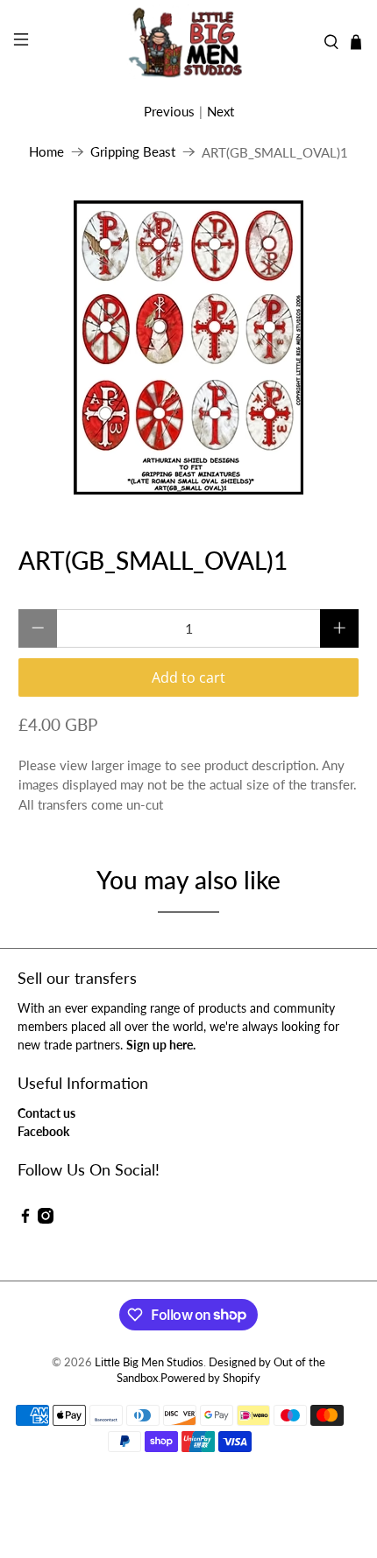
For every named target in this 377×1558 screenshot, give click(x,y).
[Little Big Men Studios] (189, 42)
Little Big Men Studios (149, 1362)
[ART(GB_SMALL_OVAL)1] (188, 347)
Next (220, 111)
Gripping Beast (132, 151)
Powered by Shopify (210, 1378)
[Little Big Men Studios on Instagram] (45, 1218)
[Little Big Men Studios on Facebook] (25, 1218)
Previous (169, 111)
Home (46, 151)
